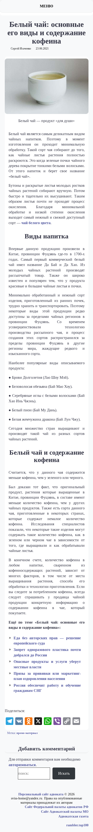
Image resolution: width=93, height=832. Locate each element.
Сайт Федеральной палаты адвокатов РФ (56, 807)
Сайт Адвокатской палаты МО (64, 811)
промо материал (27, 733)
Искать (64, 773)
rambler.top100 (77, 825)
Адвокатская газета (73, 816)
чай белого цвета (36, 223)
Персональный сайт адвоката (40, 794)
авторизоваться (22, 765)
